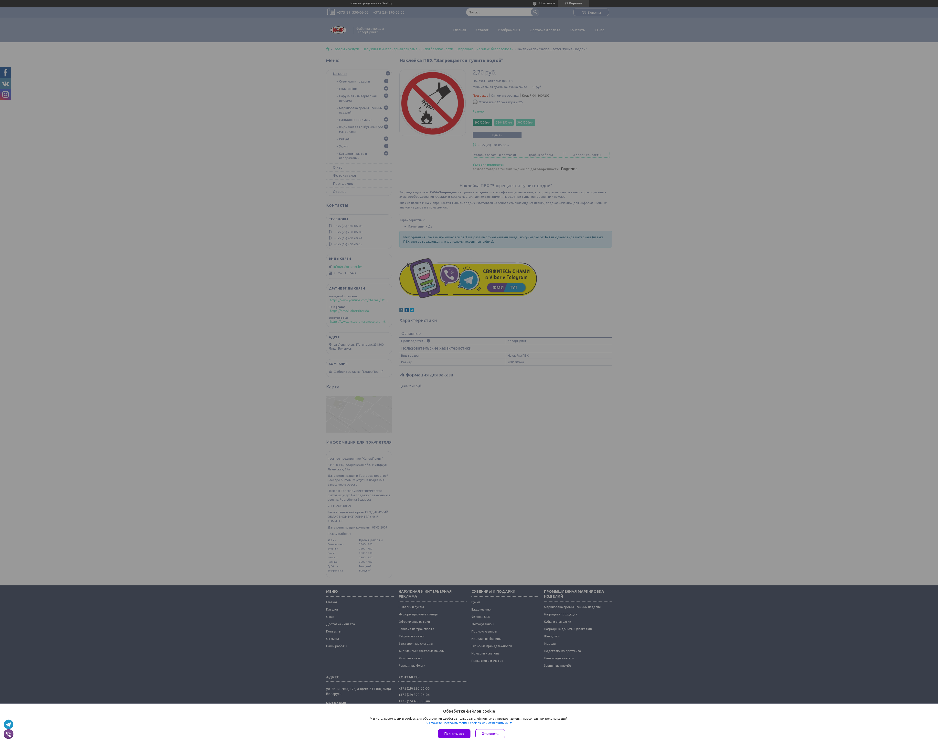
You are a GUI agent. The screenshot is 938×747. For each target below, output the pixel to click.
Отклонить (490, 734)
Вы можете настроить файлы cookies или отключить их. (467, 723)
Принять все (454, 734)
